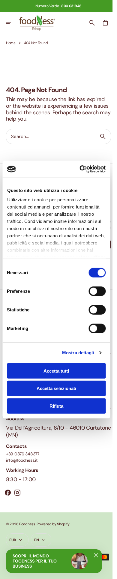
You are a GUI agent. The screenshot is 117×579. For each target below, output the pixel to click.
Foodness (27, 524)
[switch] (97, 291)
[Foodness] (37, 22)
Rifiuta (56, 405)
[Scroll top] (105, 572)
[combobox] (48, 136)
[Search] (98, 136)
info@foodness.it (22, 460)
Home (11, 43)
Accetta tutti (56, 370)
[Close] (96, 555)
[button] (12, 22)
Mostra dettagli (78, 352)
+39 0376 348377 (22, 454)
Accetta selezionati (56, 388)
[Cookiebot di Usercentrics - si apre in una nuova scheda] (80, 169)
